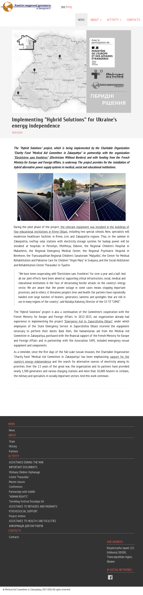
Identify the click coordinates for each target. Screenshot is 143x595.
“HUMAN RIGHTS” (18, 496)
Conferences (16, 487)
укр (63, 6)
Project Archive (17, 516)
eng (69, 6)
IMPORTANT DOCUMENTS (23, 467)
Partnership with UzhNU (22, 492)
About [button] (94, 20)
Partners (13, 451)
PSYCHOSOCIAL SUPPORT (23, 511)
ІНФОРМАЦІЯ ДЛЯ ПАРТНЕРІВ (26, 526)
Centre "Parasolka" (19, 477)
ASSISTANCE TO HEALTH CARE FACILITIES (32, 521)
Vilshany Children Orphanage (24, 472)
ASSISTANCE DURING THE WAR (26, 462)
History (13, 446)
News (81, 20)
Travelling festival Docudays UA (26, 501)
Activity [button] (113, 20)
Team (12, 441)
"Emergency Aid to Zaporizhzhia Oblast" (88, 321)
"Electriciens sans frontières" (31, 157)
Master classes (17, 482)
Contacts (133, 20)
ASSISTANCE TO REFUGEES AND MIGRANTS (33, 506)
